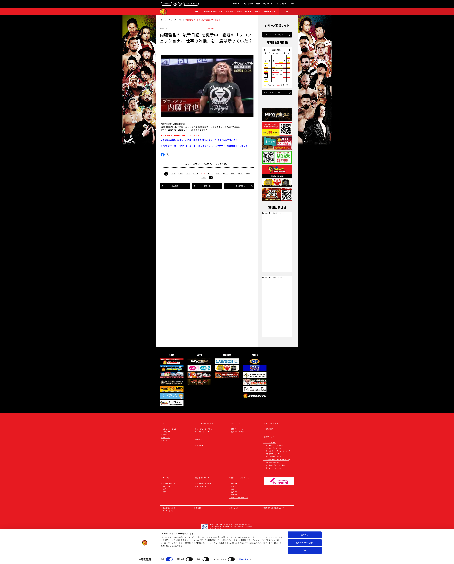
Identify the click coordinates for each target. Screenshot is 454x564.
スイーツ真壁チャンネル (274, 457)
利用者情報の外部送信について (274, 508)
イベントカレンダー (272, 92)
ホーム (164, 20)
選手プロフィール (244, 11)
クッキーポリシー (169, 511)
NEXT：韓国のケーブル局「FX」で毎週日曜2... (207, 164)
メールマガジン (282, 4)
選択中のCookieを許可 (305, 543)
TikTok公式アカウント (274, 448)
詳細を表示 (243, 559)
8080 (248, 174)
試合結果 (229, 11)
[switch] (189, 559)
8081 (203, 177)
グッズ (165, 440)
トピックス (166, 432)
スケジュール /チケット (205, 429)
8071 (181, 174)
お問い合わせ (234, 508)
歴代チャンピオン (237, 432)
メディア (166, 435)
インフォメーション (170, 429)
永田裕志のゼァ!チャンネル (275, 465)
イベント (166, 437)
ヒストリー (235, 486)
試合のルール (201, 486)
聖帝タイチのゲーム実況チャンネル (278, 459)
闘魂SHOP (269, 429)
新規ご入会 (166, 486)
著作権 (198, 508)
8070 (173, 174)
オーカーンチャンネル (273, 468)
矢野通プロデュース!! (273, 454)
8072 (188, 174)
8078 (233, 174)
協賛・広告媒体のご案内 (240, 497)
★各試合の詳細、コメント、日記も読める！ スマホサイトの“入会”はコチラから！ (199, 140)
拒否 (304, 550)
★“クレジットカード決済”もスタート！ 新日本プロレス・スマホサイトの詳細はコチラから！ (204, 145)
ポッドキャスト (268, 4)
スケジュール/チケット (213, 11)
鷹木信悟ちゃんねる (273, 462)
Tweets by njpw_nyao (272, 277)
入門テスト (235, 492)
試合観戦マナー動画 (204, 483)
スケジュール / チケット (274, 34)
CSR (292, 4)
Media (181, 20)
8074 (203, 174)
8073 (195, 174)
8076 (218, 174)
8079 (240, 174)
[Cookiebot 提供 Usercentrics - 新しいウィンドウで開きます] (145, 559)
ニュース (196, 11)
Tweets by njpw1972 (271, 213)
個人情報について (169, 508)
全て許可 (304, 535)
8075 (210, 174)
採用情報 (234, 495)
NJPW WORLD (271, 442)
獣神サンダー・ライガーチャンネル (278, 451)
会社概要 (234, 483)
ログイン (166, 489)
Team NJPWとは (169, 483)
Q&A (164, 492)
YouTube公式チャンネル (274, 445)
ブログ (258, 4)
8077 (225, 174)
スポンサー (237, 4)
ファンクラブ (248, 4)
